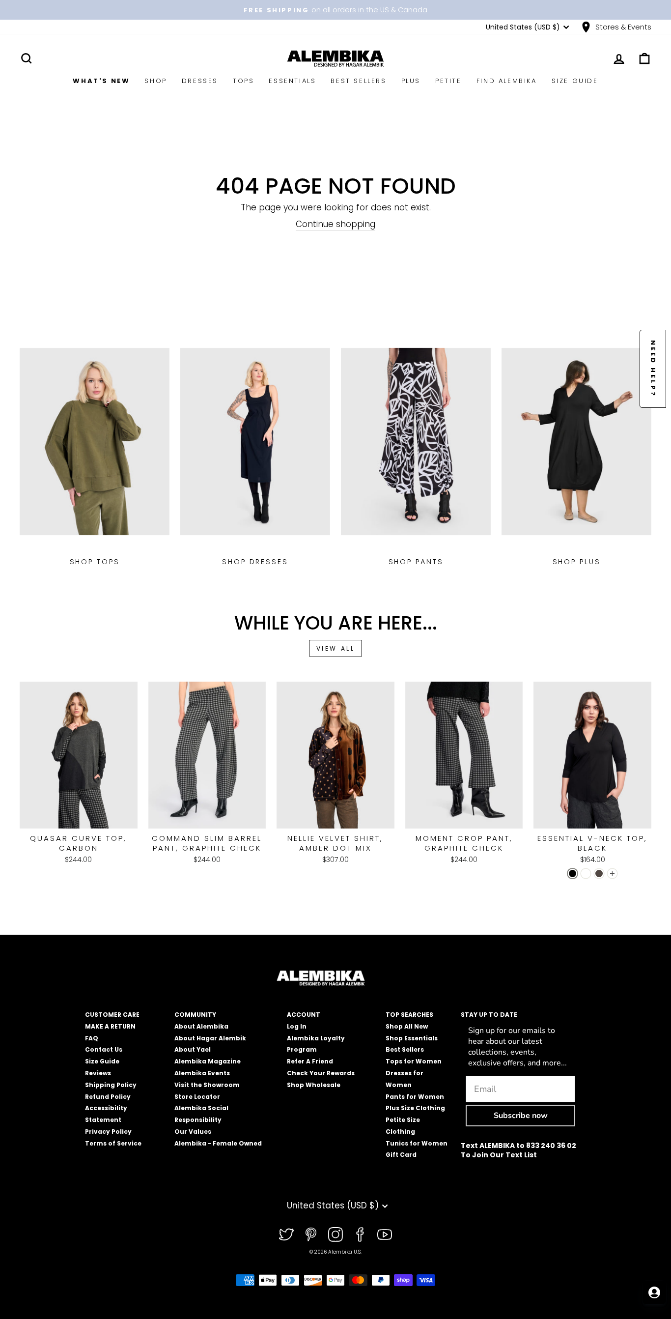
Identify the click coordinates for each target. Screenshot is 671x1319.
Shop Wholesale (313, 1085)
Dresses (200, 81)
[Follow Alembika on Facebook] (360, 1234)
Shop (155, 81)
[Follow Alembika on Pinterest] (311, 1234)
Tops (243, 81)
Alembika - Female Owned (218, 1143)
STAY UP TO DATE (489, 1014)
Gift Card (401, 1154)
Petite (448, 81)
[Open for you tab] (654, 1292)
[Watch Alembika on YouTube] (384, 1234)
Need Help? (653, 369)
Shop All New (407, 1026)
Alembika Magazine (207, 1061)
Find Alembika (506, 81)
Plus (410, 81)
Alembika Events (202, 1073)
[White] (585, 873)
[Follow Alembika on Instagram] (335, 1234)
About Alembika (201, 1026)
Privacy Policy (108, 1131)
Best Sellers (358, 81)
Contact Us (103, 1049)
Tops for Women (414, 1061)
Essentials (292, 81)
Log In (297, 1026)
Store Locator (197, 1096)
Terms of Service (113, 1143)
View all (335, 648)
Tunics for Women (416, 1143)
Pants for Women (415, 1096)
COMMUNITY (195, 1014)
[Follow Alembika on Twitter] (286, 1234)
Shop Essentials (412, 1038)
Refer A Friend (310, 1061)
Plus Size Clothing (415, 1108)
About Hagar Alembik (210, 1038)
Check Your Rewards (321, 1073)
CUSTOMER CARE (112, 1014)
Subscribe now (521, 1115)
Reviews (98, 1073)
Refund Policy (108, 1096)
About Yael (192, 1049)
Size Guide (575, 81)
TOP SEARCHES (409, 1014)
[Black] (572, 873)
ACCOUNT (303, 1014)
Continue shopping (335, 224)
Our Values (192, 1131)
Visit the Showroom (207, 1085)
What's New (101, 81)
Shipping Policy (111, 1085)
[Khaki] (599, 873)
